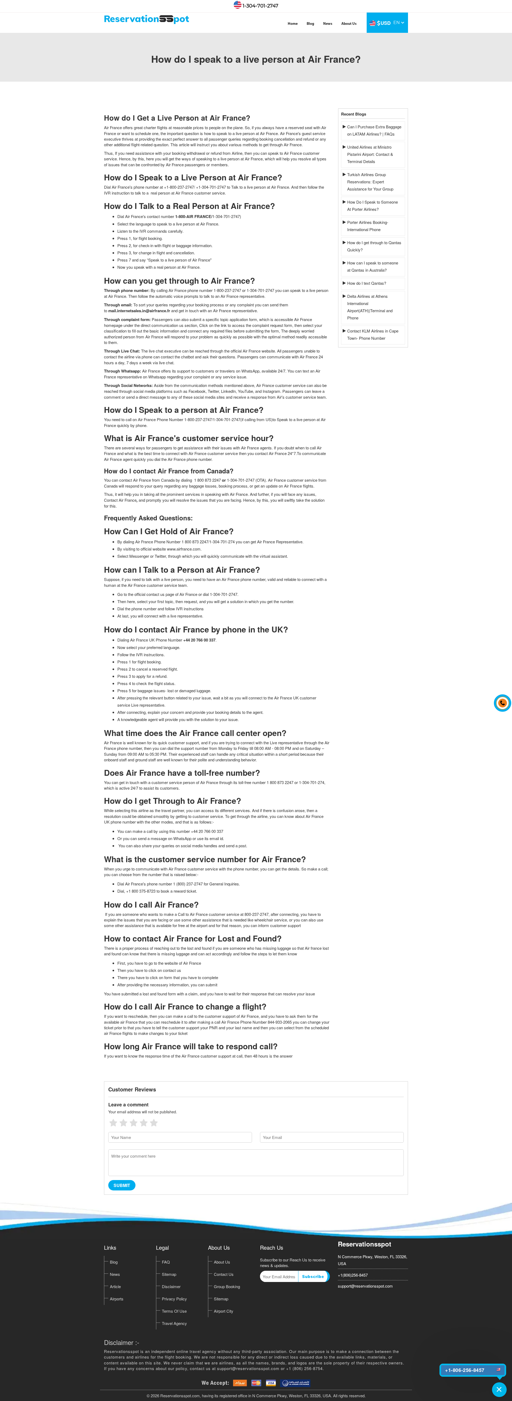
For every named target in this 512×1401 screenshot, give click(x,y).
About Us (349, 24)
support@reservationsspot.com (365, 1286)
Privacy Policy (174, 1298)
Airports (116, 1298)
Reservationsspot (364, 1243)
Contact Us (224, 1274)
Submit (122, 1185)
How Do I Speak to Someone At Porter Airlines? (372, 205)
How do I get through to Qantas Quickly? (374, 246)
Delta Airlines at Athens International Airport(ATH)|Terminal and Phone (370, 306)
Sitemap (169, 1274)
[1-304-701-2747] (501, 700)
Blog (310, 24)
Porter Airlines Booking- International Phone (367, 225)
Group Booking (227, 1286)
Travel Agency (174, 1323)
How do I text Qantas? (366, 283)
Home (293, 24)
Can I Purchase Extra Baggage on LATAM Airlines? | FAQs (374, 130)
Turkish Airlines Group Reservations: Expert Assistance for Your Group (370, 182)
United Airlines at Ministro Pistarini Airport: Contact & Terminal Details (370, 154)
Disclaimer (171, 1286)
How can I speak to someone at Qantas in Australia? (372, 266)
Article (115, 1286)
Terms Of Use (174, 1311)
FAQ (166, 1262)
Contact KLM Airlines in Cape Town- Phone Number (372, 334)
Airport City (223, 1311)
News (327, 24)
